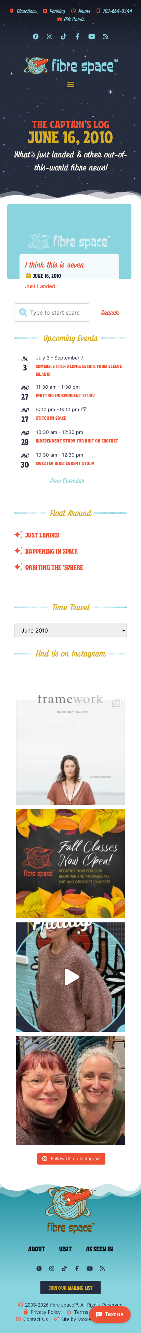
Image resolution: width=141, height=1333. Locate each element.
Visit (65, 1248)
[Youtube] (92, 36)
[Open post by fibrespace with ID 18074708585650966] (70, 750)
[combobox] (52, 312)
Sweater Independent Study (65, 463)
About (37, 1248)
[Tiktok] (63, 36)
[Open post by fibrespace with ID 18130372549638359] (70, 1090)
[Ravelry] (35, 36)
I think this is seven (54, 264)
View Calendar (68, 480)
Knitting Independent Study (65, 395)
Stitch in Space (51, 418)
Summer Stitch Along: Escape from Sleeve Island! (79, 370)
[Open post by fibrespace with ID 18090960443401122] (70, 863)
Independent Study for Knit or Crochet (77, 440)
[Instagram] (49, 36)
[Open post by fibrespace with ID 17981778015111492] (70, 977)
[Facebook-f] (78, 36)
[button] (70, 84)
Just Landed (40, 286)
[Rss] (106, 36)
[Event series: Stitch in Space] (83, 409)
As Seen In (99, 1248)
